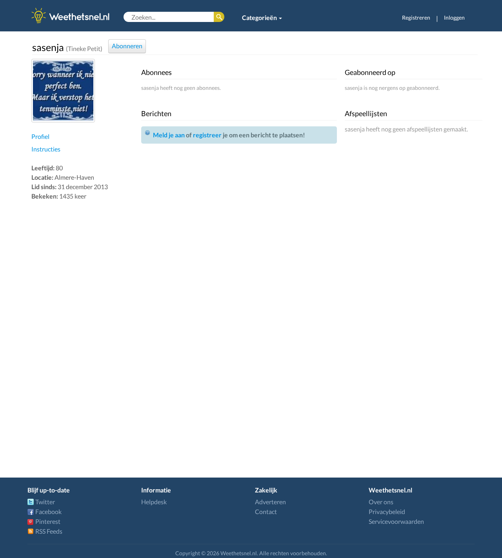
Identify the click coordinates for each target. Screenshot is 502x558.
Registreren (416, 17)
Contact (266, 511)
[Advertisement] (84, 326)
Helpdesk (154, 501)
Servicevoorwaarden (396, 521)
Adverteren (270, 501)
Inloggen (454, 17)
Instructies (45, 149)
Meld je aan (169, 135)
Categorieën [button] (260, 17)
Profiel (40, 136)
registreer (207, 135)
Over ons (381, 501)
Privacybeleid (387, 511)
